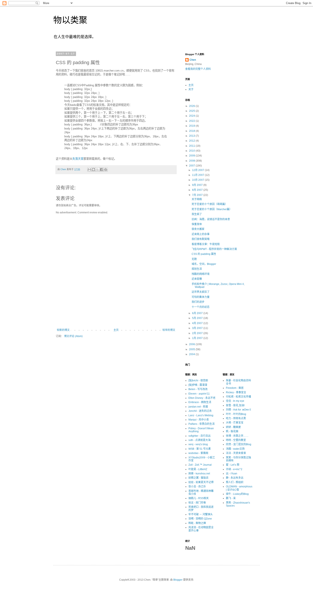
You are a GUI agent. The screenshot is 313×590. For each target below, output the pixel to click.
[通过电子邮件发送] (89, 169)
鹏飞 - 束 (231, 498)
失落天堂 (77, 158)
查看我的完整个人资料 (198, 68)
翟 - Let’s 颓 (232, 464)
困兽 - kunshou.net (199, 473)
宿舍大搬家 (198, 229)
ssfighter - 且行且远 (199, 435)
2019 (192, 125)
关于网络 (197, 199)
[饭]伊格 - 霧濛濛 (197, 384)
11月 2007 (198, 175)
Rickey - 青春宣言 (236, 392)
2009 (192, 155)
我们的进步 (198, 301)
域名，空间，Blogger (204, 264)
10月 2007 (198, 179)
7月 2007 (197, 195)
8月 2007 (197, 189)
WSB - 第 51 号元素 (199, 448)
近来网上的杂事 (201, 234)
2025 (192, 110)
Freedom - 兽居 (235, 387)
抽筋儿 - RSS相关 (198, 498)
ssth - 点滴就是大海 (199, 440)
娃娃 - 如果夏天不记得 (201, 482)
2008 (192, 160)
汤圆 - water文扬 (235, 448)
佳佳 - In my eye (235, 400)
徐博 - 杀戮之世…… (237, 435)
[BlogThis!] (93, 169)
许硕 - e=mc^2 (234, 469)
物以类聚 (70, 20)
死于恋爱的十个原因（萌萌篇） (209, 204)
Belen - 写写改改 (198, 389)
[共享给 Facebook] (101, 169)
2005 (192, 349)
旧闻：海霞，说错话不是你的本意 (211, 219)
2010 (192, 150)
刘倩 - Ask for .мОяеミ (238, 409)
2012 (192, 140)
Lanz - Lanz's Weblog (200, 415)
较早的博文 (168, 330)
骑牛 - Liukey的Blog (237, 493)
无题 (194, 259)
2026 (192, 106)
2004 (192, 354)
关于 (191, 89)
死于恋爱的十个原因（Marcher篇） (212, 209)
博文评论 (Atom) (73, 336)
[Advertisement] (116, 316)
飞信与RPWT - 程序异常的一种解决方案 (214, 249)
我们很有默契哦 (201, 239)
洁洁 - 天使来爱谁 (236, 453)
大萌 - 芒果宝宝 (234, 422)
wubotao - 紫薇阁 (198, 453)
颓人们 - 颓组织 (234, 482)
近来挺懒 (197, 278)
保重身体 (197, 224)
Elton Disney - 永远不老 (201, 397)
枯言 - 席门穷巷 (197, 502)
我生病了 (197, 214)
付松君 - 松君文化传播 (238, 396)
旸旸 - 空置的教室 (236, 440)
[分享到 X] (97, 169)
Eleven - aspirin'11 (199, 393)
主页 (116, 330)
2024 (192, 115)
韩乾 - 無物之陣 (197, 523)
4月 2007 (197, 323)
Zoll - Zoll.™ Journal (200, 464)
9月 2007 (197, 185)
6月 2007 (197, 313)
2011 (192, 145)
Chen (193, 59)
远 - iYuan (231, 473)
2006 (192, 344)
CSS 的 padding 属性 (204, 254)
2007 (192, 165)
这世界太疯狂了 (201, 291)
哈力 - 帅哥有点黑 (236, 418)
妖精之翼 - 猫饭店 (198, 477)
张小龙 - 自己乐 (197, 486)
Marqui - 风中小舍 (198, 419)
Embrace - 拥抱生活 (199, 402)
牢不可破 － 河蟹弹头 (200, 514)
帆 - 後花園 (232, 431)
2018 (192, 130)
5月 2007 (197, 318)
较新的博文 (63, 330)
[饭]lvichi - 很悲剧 (198, 380)
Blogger (177, 579)
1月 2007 (197, 338)
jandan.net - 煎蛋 (198, 406)
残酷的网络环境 (201, 274)
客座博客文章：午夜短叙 (206, 244)
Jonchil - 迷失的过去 (200, 410)
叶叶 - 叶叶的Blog (236, 414)
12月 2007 (198, 170)
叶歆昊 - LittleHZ (197, 469)
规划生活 (197, 268)
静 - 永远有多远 (234, 477)
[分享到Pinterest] (105, 169)
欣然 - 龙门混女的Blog (238, 444)
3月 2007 (197, 328)
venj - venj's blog (198, 444)
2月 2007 (197, 333)
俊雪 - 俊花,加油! (235, 405)
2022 (192, 120)
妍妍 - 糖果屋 (233, 427)
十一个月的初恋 (201, 307)
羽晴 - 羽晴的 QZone (200, 518)
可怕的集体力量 (201, 297)
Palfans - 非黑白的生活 (201, 423)
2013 (192, 135)
